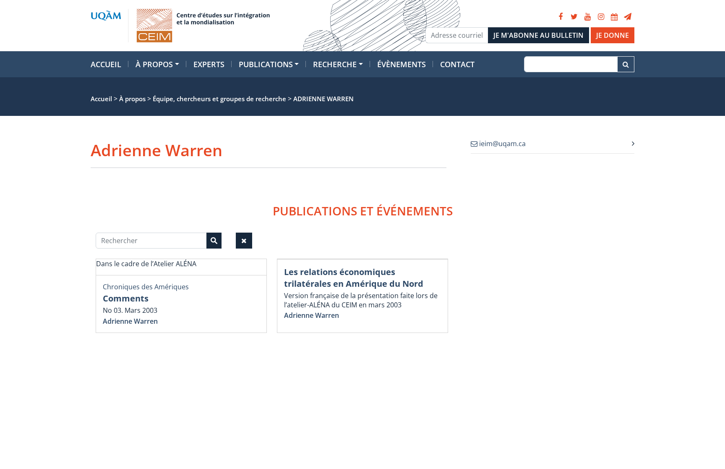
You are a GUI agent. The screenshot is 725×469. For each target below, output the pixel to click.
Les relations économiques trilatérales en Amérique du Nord (353, 277)
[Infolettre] (627, 16)
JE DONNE (612, 35)
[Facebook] (560, 16)
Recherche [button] (335, 64)
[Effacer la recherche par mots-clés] (244, 241)
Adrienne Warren (130, 321)
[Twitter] (574, 16)
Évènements (401, 64)
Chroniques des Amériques (146, 286)
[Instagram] (601, 16)
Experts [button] (208, 64)
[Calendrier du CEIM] (614, 16)
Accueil (106, 64)
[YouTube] (587, 16)
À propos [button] (154, 64)
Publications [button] (266, 64)
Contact (457, 64)
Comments (126, 298)
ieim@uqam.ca (501, 143)
